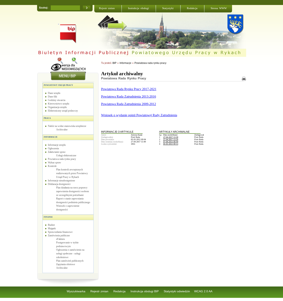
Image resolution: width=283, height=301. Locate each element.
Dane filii (52, 96)
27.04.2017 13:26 (170, 139)
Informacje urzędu (57, 144)
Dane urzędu (54, 93)
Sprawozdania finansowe (60, 232)
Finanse (48, 217)
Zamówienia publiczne (59, 235)
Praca (47, 118)
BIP (114, 63)
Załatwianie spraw (57, 151)
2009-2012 (148, 104)
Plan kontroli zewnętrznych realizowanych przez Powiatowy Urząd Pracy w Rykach (72, 173)
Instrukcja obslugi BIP (145, 291)
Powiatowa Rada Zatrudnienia (121, 96)
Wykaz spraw (54, 162)
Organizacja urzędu (57, 107)
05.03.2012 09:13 (170, 144)
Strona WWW (219, 8)
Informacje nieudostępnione (61, 180)
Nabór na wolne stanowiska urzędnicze (67, 126)
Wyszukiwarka (76, 291)
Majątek (52, 228)
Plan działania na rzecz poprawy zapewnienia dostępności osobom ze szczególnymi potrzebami (72, 191)
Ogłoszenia (53, 148)
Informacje (51, 137)
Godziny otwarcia (56, 100)
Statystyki (168, 8)
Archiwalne (62, 129)
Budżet (51, 224)
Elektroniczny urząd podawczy (63, 110)
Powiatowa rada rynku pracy (62, 159)
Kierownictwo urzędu (58, 103)
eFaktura (60, 239)
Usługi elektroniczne (66, 155)
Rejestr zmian (107, 8)
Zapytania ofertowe (65, 264)
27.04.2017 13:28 (170, 137)
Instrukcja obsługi (138, 8)
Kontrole (52, 166)
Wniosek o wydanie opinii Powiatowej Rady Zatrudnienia (139, 115)
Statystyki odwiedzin (177, 291)
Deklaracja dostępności (59, 184)
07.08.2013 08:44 (170, 142)
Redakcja (192, 8)
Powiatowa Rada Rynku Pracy (123, 78)
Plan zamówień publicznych (69, 260)
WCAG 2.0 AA (203, 291)
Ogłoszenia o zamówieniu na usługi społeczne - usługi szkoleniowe (70, 253)
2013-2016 (148, 96)
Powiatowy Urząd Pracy (58, 85)
